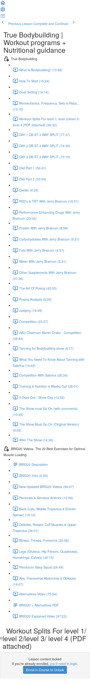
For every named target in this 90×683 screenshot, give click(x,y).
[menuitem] (3, 10)
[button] (3, 4)
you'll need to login (63, 663)
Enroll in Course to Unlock (45, 670)
